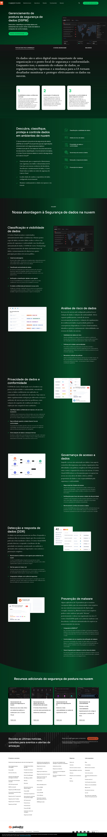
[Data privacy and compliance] (76, 390)
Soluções (45, 3)
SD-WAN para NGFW (28, 777)
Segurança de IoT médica (14, 798)
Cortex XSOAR (40, 792)
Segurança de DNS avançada (14, 789)
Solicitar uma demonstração (90, 3)
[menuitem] (15, 3)
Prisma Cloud (39, 780)
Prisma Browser (27, 805)
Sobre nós (72, 762)
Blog (86, 762)
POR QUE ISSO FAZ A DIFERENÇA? (24, 47)
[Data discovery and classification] (76, 239)
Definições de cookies (82, 834)
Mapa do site (87, 787)
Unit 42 (86, 792)
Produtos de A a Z (88, 779)
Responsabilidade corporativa (76, 770)
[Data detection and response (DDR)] (76, 539)
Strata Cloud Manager (28, 775)
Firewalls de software (28, 772)
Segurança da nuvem (41, 766)
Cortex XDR (39, 789)
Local (71, 778)
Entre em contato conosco (75, 767)
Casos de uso (37, 3)
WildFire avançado (12, 786)
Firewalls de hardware (28, 769)
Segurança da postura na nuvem (43, 774)
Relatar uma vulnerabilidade (90, 784)
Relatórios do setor (27, 3)
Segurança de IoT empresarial (15, 796)
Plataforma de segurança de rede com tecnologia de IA (21, 762)
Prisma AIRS (11, 770)
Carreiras (72, 764)
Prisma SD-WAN (27, 808)
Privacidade (11, 831)
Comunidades (88, 764)
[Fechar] (105, 834)
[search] (79, 3)
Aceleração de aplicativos (29, 793)
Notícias (71, 780)
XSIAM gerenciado (41, 801)
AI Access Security (12, 772)
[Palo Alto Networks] (14, 3)
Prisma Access (27, 802)
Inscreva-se (92, 738)
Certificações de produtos (90, 782)
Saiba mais (13, 720)
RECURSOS (88, 47)
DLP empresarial (27, 800)
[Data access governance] (31, 466)
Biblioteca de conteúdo (90, 767)
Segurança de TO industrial (14, 801)
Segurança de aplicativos (42, 771)
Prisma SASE (26, 791)
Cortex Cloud (39, 768)
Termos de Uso (77, 742)
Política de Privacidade (67, 742)
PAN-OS (25, 780)
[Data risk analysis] (31, 319)
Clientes (71, 772)
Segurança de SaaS (13, 804)
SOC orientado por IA (41, 784)
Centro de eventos (89, 772)
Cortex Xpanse (40, 795)
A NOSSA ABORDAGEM (59, 47)
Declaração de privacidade (25, 835)
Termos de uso (29, 831)
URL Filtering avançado (13, 784)
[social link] (73, 832)
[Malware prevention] (31, 610)
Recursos (62, 3)
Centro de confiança (19, 831)
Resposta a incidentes (57, 768)
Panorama (26, 783)
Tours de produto (53, 3)
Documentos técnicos (89, 790)
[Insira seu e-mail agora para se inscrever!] (74, 739)
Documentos (36, 831)
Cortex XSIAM (40, 787)
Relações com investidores (75, 775)
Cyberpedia (87, 770)
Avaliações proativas (57, 766)
